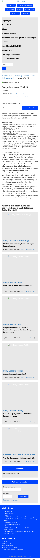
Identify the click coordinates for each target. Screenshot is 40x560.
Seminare (5, 42)
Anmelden (23, 497)
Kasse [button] (20, 9)
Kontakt (7, 526)
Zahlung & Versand (11, 522)
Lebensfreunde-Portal (10, 59)
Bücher (4, 29)
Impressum (8, 511)
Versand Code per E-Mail (19, 97)
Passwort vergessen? (10, 500)
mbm (30, 556)
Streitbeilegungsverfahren (13, 524)
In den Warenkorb (30, 108)
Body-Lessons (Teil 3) (13, 324)
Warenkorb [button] (10, 9)
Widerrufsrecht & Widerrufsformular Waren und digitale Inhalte (19, 529)
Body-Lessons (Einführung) (16, 240)
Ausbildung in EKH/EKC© (11, 46)
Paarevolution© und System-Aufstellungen (19, 37)
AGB (6, 515)
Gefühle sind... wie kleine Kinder (19, 454)
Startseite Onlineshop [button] (25, 5)
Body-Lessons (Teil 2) (13, 371)
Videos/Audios (8, 25)
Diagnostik (6, 50)
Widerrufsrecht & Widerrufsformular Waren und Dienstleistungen (19, 532)
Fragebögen (6, 20)
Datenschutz (9, 513)
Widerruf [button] (25, 13)
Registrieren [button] (30, 9)
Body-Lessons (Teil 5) (13, 282)
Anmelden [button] (15, 13)
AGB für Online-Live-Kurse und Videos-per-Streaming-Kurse (20, 519)
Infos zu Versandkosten (18, 94)
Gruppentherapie (9, 33)
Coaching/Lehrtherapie (11, 54)
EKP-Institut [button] (11, 5)
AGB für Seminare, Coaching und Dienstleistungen (20, 517)
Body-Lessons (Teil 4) (13, 410)
